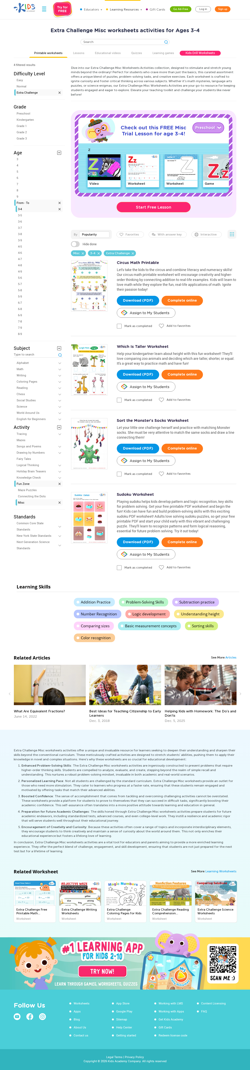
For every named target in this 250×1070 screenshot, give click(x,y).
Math (20, 369)
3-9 (20, 240)
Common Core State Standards (30, 526)
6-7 (20, 303)
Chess (21, 394)
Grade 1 (22, 126)
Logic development (149, 614)
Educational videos (108, 53)
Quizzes (136, 53)
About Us (80, 1027)
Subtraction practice (197, 602)
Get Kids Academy (171, 1019)
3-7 (20, 228)
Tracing (22, 434)
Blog (77, 1019)
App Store (122, 1003)
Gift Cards (157, 9)
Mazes (21, 440)
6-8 (20, 309)
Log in (203, 9)
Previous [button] (10, 694)
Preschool (23, 113)
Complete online (182, 300)
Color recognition (96, 637)
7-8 (20, 321)
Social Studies (26, 400)
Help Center (124, 1027)
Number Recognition (99, 614)
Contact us (81, 1035)
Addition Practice (96, 602)
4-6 (20, 253)
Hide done (89, 244)
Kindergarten (25, 120)
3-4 (20, 209)
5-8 (20, 290)
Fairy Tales (24, 459)
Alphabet (23, 363)
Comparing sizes (95, 625)
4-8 (20, 265)
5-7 (20, 284)
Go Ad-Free (180, 9)
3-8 (20, 234)
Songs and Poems (29, 446)
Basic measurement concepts (151, 625)
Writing (21, 375)
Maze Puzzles (27, 490)
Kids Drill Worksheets (200, 53)
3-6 (20, 221)
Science (22, 406)
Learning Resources (124, 9)
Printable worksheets (48, 53)
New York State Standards (34, 536)
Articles (230, 657)
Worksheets (81, 1003)
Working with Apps (171, 1011)
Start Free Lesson (153, 207)
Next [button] (240, 694)
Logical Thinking (28, 465)
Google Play (124, 1011)
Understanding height (200, 614)
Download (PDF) (138, 300)
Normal (21, 86)
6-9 (20, 315)
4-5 (20, 246)
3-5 (20, 215)
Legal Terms (114, 1057)
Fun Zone (23, 484)
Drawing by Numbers (31, 452)
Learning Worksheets (220, 871)
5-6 (20, 278)
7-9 (20, 328)
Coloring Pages (27, 381)
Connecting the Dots (32, 496)
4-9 (20, 271)
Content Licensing (213, 1003)
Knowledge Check (29, 477)
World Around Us (28, 413)
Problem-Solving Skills (145, 602)
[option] (97, 694)
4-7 (20, 259)
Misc (21, 502)
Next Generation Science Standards (33, 545)
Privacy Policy (134, 1057)
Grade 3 (22, 138)
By (75, 234)
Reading (22, 388)
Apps (77, 1011)
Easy (20, 80)
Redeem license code (173, 1035)
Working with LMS (171, 1003)
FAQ (204, 1011)
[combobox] (94, 234)
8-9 (20, 334)
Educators (91, 9)
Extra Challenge (27, 92)
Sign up (222, 9)
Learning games (163, 53)
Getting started (126, 1035)
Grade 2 (22, 132)
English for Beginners (31, 419)
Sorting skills (203, 625)
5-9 (20, 296)
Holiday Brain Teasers (31, 471)
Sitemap (121, 1019)
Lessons (78, 53)
